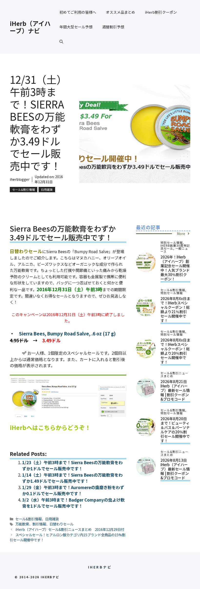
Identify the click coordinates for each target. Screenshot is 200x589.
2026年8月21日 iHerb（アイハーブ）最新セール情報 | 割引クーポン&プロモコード (175, 390)
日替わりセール (61, 523)
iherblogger (20, 179)
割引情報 (39, 523)
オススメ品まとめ (120, 12)
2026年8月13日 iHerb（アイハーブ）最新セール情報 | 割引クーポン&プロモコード (175, 469)
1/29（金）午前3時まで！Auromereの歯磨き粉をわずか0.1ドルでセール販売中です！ (73, 490)
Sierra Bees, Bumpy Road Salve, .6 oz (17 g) (67, 333)
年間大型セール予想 (76, 26)
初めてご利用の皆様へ (78, 12)
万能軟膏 (22, 523)
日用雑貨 (47, 189)
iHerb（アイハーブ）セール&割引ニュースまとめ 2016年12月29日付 (69, 529)
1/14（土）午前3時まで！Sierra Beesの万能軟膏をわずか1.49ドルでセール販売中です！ (72, 478)
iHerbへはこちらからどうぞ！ (50, 427)
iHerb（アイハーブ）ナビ (30, 27)
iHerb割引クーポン (161, 12)
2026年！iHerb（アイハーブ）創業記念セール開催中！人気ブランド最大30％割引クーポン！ (175, 267)
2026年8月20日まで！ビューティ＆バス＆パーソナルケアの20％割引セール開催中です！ (175, 429)
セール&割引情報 (23, 189)
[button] (61, 41)
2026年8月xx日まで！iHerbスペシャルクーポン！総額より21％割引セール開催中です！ (175, 309)
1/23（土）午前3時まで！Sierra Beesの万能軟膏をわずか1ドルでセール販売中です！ (72, 465)
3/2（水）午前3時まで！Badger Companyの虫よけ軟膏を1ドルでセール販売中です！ (73, 503)
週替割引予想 (113, 26)
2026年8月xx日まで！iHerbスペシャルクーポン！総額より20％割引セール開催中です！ (175, 350)
